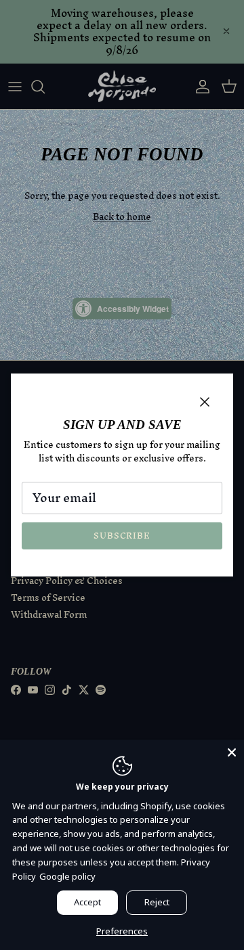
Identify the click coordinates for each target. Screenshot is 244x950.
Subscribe (122, 535)
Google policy (67, 876)
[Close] (232, 752)
